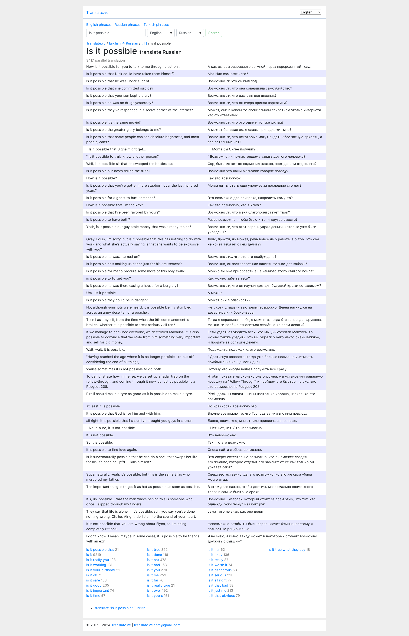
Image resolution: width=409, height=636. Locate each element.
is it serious (217, 575)
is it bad (153, 565)
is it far (152, 580)
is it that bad (218, 585)
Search (213, 33)
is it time (93, 595)
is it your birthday (100, 570)
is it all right (217, 580)
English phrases (98, 24)
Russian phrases (127, 24)
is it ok (91, 575)
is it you (153, 570)
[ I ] (144, 43)
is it (89, 554)
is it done (154, 554)
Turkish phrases (156, 24)
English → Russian (123, 43)
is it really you (97, 560)
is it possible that (100, 549)
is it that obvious (221, 595)
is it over (154, 590)
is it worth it (217, 565)
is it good (94, 585)
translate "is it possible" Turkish (120, 608)
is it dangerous (220, 570)
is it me (153, 575)
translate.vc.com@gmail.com (157, 625)
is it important (97, 590)
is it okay (215, 554)
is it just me (217, 590)
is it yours (155, 595)
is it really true (158, 585)
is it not (153, 560)
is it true (153, 549)
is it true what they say (286, 549)
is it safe (93, 580)
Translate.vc (97, 12)
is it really (215, 560)
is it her (214, 549)
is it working (96, 565)
